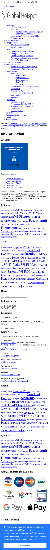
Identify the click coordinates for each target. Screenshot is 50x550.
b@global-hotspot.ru (9, 368)
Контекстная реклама (13, 275)
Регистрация (6, 2)
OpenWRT (39, 254)
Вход (15, 2)
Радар (5, 278)
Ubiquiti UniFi (24, 260)
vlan (2, 265)
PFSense (8, 258)
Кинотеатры (40, 228)
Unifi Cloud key (40, 261)
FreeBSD (13, 250)
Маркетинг (7, 231)
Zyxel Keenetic (7, 268)
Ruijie (33, 258)
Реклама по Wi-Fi (20, 234)
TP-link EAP (8, 260)
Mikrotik (27, 254)
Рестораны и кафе (38, 234)
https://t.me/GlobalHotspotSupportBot (15, 381)
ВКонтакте (18, 268)
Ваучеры (29, 268)
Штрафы (19, 286)
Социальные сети (36, 282)
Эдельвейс (29, 286)
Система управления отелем (24, 280)
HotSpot (6, 254)
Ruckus (28, 258)
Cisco (33, 247)
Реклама (15, 278)
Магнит (29, 275)
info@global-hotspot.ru (10, 356)
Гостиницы (11, 224)
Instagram (16, 254)
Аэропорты (23, 221)
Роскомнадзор (28, 278)
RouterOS (18, 257)
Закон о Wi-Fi (26, 224)
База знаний (38, 220)
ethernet (38, 247)
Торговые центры (9, 237)
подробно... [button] (34, 539)
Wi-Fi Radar (12, 264)
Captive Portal (21, 247)
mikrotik (4, 210)
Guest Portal (33, 250)
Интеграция (35, 271)
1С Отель (4, 247)
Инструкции (10, 227)
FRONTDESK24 (21, 250)
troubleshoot (10, 210)
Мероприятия (29, 231)
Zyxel (44, 264)
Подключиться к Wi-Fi (27, 2)
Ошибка (43, 275)
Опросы (37, 275)
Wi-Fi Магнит (21, 213)
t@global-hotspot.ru (8, 362)
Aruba (10, 247)
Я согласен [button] (25, 546)
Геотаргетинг (40, 268)
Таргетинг (7, 286)
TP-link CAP (40, 258)
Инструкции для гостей (27, 228)
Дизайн (4, 272)
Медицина (18, 231)
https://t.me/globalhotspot (10, 375)
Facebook (5, 250)
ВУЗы (3, 224)
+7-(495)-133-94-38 (8, 349)
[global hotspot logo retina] (19, 21)
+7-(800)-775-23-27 (8, 345)
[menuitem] (27, 31)
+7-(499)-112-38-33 (8, 343)
